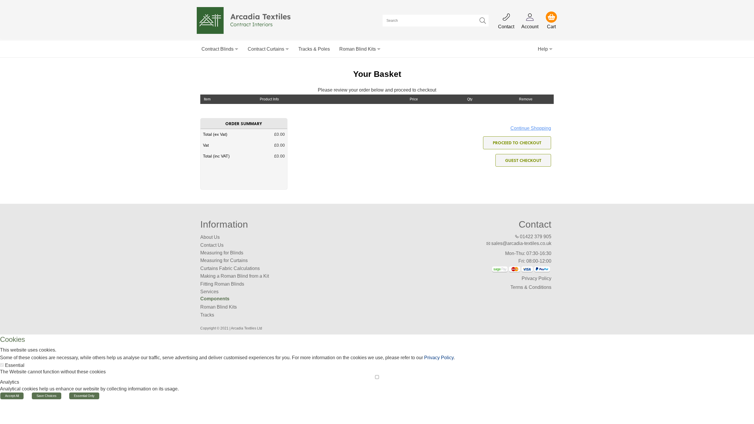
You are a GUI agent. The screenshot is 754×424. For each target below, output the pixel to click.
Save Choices (47, 396)
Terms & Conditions (530, 287)
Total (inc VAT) (216, 156)
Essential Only (84, 396)
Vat (206, 145)
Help (543, 49)
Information (224, 224)
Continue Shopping (530, 128)
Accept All (12, 396)
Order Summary (243, 123)
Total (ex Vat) (215, 134)
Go (482, 20)
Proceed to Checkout (517, 142)
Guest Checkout (523, 160)
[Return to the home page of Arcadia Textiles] (247, 20)
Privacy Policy (536, 278)
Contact (535, 224)
